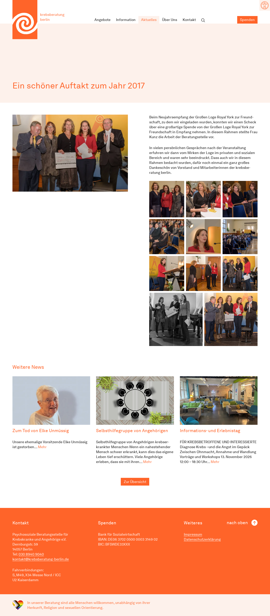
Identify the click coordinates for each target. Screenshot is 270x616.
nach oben (237, 522)
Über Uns (169, 20)
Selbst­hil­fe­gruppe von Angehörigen (132, 430)
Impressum (193, 534)
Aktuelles (149, 20)
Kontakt (189, 20)
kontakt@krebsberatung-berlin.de (40, 559)
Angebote (102, 20)
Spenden (247, 20)
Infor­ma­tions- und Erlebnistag (210, 430)
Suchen (203, 20)
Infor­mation (126, 20)
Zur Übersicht (135, 482)
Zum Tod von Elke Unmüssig (40, 430)
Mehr (42, 447)
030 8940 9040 (31, 554)
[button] (264, 5)
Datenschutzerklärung (202, 539)
